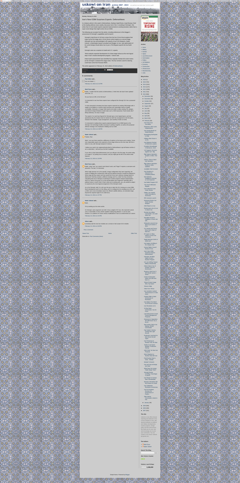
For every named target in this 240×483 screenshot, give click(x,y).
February (147, 120)
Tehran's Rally (148, 286)
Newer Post (85, 233)
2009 (144, 405)
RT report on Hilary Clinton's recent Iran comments (150, 235)
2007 (144, 410)
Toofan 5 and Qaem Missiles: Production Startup (150, 346)
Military (144, 49)
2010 (144, 94)
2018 (144, 79)
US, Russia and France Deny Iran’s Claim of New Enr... (150, 230)
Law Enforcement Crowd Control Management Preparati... (151, 315)
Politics (144, 60)
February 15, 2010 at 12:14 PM (93, 83)
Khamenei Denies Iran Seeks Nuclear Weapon (150, 202)
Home (110, 233)
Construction (146, 66)
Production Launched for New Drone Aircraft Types (151, 337)
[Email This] (107, 69)
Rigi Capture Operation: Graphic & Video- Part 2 (150, 156)
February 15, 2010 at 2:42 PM (93, 215)
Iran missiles (97, 71)
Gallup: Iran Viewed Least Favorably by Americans (150, 194)
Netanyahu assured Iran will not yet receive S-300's (150, 224)
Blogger (127, 474)
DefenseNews (118, 66)
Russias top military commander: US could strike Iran (150, 214)
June (146, 111)
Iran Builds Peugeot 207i (151, 182)
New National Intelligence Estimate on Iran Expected (150, 178)
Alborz (87, 221)
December (147, 96)
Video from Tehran (149, 288)
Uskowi (114, 71)
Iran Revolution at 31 (150, 306)
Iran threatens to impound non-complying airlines (149, 173)
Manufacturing (146, 70)
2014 (144, 84)
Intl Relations (146, 62)
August (146, 106)
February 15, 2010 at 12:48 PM (93, 129)
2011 (144, 91)
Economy (145, 64)
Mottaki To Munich (149, 362)
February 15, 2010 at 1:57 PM (93, 195)
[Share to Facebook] (111, 69)
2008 (144, 408)
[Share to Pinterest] (112, 69)
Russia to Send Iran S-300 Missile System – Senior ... (150, 273)
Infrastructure (146, 68)
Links (143, 73)
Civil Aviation (145, 58)
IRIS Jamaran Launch (150, 198)
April (145, 115)
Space (144, 53)
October (146, 101)
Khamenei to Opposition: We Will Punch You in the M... (151, 321)
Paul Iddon (88, 79)
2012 (144, 89)
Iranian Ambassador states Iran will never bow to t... (150, 278)
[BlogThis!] (108, 69)
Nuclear (144, 51)
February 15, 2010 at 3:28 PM (93, 226)
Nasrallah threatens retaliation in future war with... (151, 219)
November (147, 98)
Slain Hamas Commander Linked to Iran (150, 398)
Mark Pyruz (88, 89)
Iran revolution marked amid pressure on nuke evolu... (151, 292)
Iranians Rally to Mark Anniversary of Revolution (150, 298)
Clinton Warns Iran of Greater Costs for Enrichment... (150, 267)
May (145, 113)
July (145, 108)
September (147, 103)
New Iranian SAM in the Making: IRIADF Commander (150, 326)
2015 (144, 82)
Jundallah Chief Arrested (151, 169)
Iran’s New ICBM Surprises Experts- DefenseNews (149, 253)
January (146, 402)
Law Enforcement (147, 56)
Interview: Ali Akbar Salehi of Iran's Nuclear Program (149, 258)
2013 (144, 87)
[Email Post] (105, 69)
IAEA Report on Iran (149, 206)
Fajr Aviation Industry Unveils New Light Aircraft (150, 331)
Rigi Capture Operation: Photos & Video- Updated (150, 165)
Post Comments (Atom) (96, 236)
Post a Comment (88, 229)
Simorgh (110, 71)
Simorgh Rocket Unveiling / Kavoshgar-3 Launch (151, 374)
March (146, 118)
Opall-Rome (104, 71)
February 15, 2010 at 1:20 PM (93, 158)
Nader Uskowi (89, 134)
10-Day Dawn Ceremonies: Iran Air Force (150, 310)
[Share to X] (110, 69)
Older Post (134, 233)
